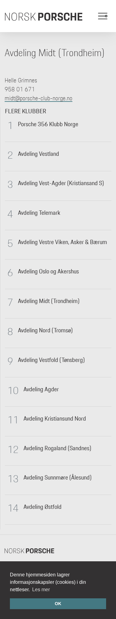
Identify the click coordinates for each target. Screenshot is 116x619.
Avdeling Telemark (39, 212)
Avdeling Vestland (38, 153)
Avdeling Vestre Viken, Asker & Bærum (62, 242)
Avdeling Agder (41, 389)
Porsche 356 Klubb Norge (48, 124)
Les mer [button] (41, 589)
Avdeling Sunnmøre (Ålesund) (58, 477)
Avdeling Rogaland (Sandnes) (57, 448)
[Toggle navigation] (102, 16)
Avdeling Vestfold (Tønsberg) (51, 359)
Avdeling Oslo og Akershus (48, 271)
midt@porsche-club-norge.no (38, 98)
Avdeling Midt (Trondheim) (48, 300)
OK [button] (58, 603)
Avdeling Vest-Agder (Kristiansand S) (61, 183)
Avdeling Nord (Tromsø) (45, 330)
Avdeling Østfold (43, 506)
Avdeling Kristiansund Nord (55, 418)
